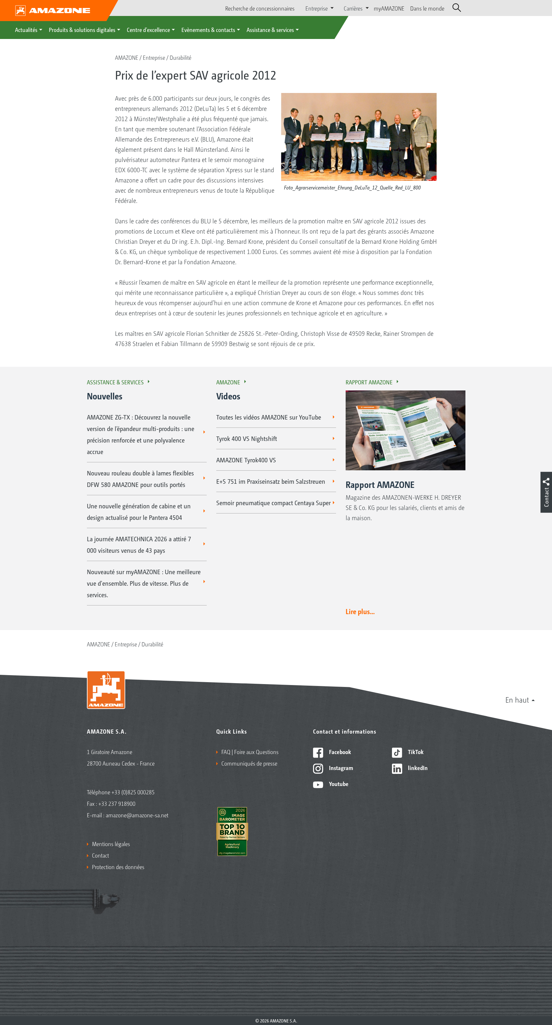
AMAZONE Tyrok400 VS (246, 460)
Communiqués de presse (249, 763)
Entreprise (154, 57)
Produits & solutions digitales (82, 29)
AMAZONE (126, 57)
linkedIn (417, 767)
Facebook (339, 751)
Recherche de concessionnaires (260, 8)
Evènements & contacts (208, 29)
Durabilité (180, 57)
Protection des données (118, 866)
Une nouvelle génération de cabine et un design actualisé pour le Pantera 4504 (139, 511)
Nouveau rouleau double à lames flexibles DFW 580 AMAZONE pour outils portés (140, 479)
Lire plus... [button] (360, 611)
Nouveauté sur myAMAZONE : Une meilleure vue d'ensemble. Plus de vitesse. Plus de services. (144, 583)
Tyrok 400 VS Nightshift (246, 438)
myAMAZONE (389, 8)
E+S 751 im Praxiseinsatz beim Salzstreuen (270, 481)
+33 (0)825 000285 (133, 792)
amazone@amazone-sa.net (137, 815)
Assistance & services (270, 29)
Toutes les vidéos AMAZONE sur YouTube (268, 417)
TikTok (415, 751)
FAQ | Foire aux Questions (250, 751)
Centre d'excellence (148, 29)
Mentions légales (111, 843)
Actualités (26, 29)
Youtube (338, 783)
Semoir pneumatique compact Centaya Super (273, 502)
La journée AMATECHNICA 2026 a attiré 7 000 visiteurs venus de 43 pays (139, 544)
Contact (100, 855)
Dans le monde (427, 8)
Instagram (340, 767)
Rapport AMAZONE (369, 382)
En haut (517, 699)
